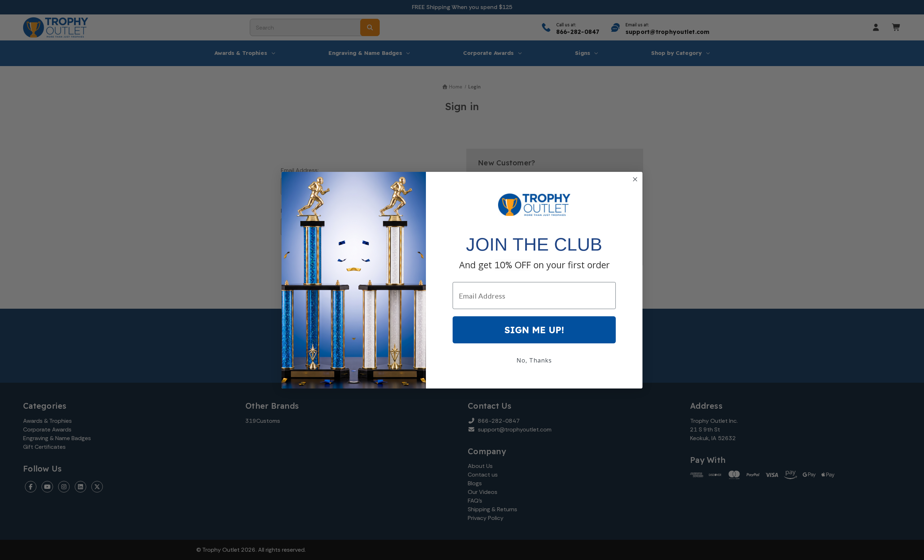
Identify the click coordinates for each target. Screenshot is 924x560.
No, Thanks (534, 360)
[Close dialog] (635, 179)
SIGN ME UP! (534, 329)
